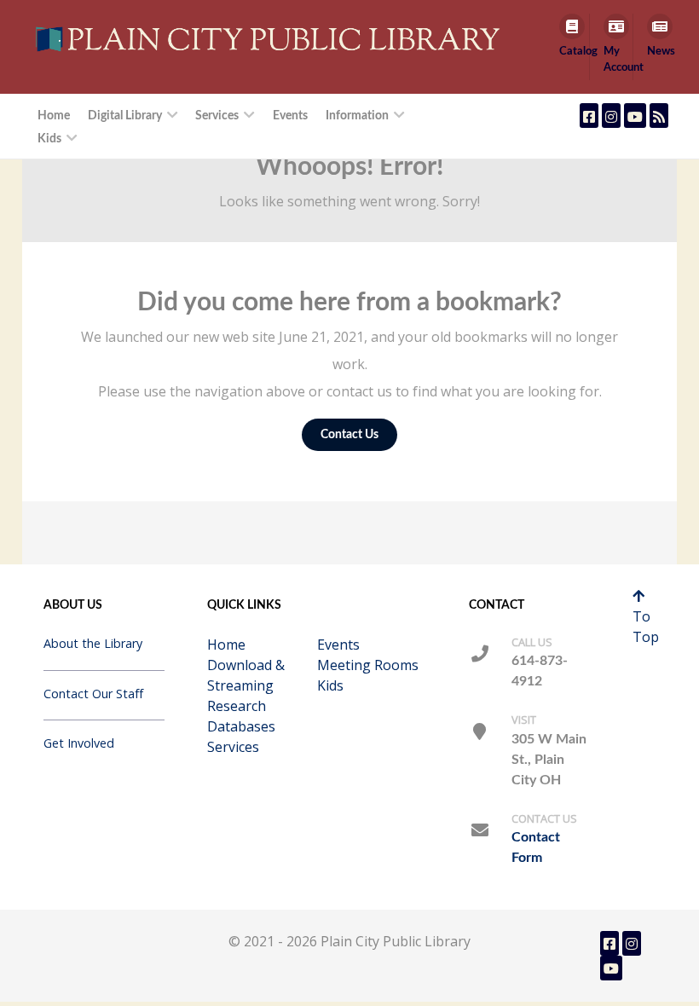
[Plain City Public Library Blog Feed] (659, 115)
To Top (646, 626)
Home (226, 644)
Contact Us (349, 434)
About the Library (92, 643)
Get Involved (78, 743)
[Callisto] (271, 38)
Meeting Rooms (368, 665)
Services (233, 746)
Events (338, 644)
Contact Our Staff (93, 693)
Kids (330, 685)
